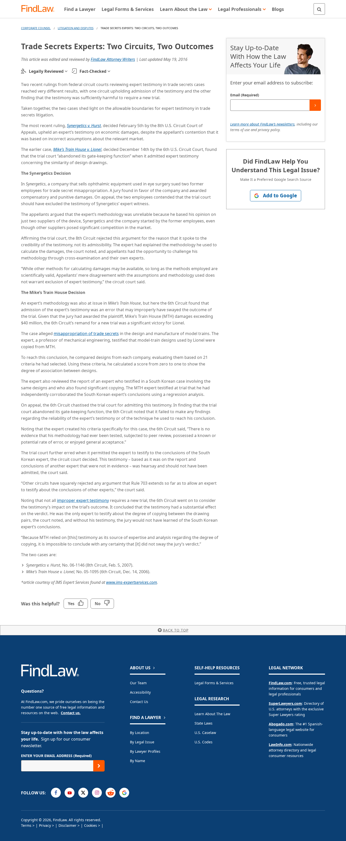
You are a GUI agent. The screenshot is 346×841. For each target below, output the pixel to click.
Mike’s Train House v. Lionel (77, 149)
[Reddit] (111, 793)
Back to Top (175, 630)
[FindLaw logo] (40, 9)
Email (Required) (244, 95)
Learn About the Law (212, 713)
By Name (137, 760)
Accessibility (140, 692)
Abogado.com (281, 724)
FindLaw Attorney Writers (113, 59)
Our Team (138, 682)
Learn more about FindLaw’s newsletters (262, 124)
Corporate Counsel (36, 28)
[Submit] (315, 105)
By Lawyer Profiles (145, 751)
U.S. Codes (204, 742)
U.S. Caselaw (205, 732)
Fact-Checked (93, 71)
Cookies (90, 825)
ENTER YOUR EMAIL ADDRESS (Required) (56, 755)
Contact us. (71, 712)
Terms (26, 825)
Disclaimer (67, 825)
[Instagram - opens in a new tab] (97, 793)
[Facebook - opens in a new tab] (56, 793)
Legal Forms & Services (214, 682)
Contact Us (139, 701)
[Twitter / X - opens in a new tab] (83, 793)
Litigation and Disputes (75, 28)
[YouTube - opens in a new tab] (69, 793)
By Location (139, 732)
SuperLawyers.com (285, 703)
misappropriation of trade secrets (86, 333)
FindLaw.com (280, 682)
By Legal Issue (142, 742)
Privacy (45, 825)
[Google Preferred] (124, 793)
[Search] (319, 9)
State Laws (204, 723)
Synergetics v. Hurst (84, 125)
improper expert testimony (83, 500)
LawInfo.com (280, 744)
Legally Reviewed (46, 71)
